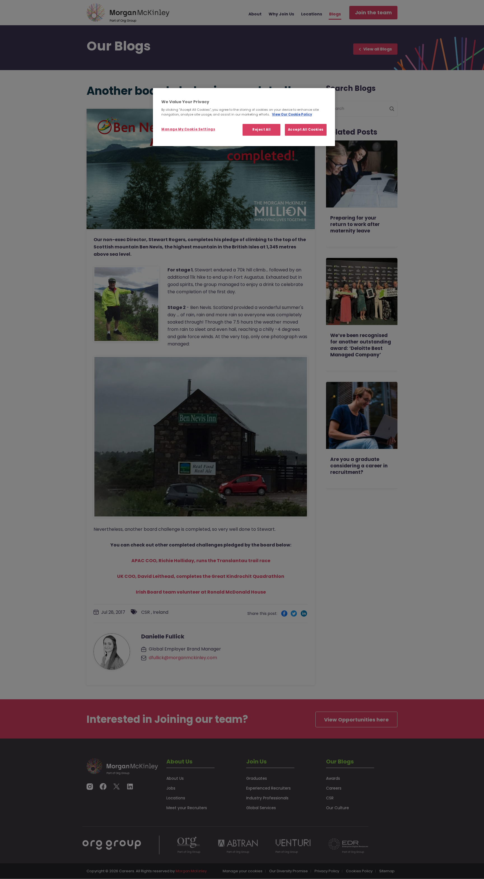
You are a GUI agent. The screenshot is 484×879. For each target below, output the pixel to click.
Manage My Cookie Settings (188, 129)
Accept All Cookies (306, 129)
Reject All (261, 129)
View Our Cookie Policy (292, 114)
